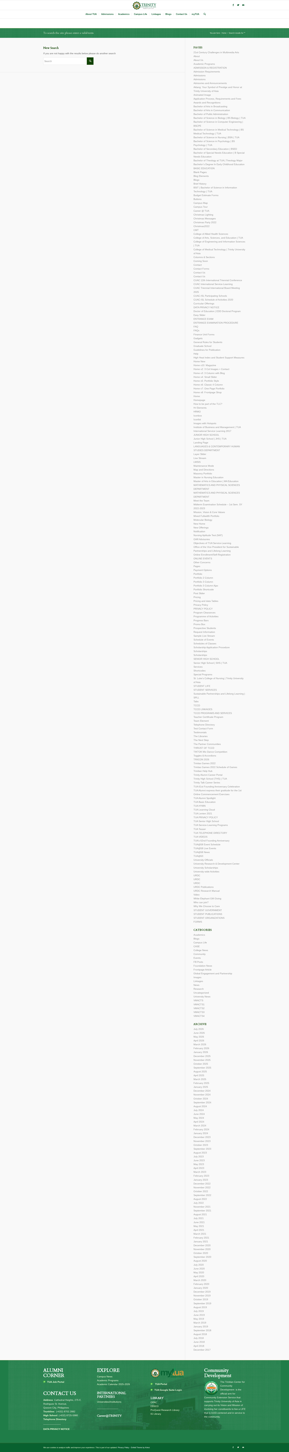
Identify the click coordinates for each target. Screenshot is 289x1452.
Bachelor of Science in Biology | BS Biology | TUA (220, 118)
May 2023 (199, 1164)
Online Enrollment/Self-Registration (212, 554)
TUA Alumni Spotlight (205, 798)
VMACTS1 (199, 1004)
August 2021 (200, 1214)
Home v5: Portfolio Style (206, 380)
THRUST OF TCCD (204, 748)
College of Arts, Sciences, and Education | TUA (218, 237)
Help (196, 353)
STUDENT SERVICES (205, 690)
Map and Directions (204, 469)
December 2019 (202, 1291)
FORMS (198, 921)
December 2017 (202, 1349)
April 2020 (199, 1276)
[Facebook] (233, 5)
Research (199, 989)
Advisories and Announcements (210, 83)
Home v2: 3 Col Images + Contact (211, 369)
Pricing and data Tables (206, 601)
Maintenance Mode (204, 465)
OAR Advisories (202, 539)
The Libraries (201, 736)
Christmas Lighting (203, 214)
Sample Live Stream (204, 635)
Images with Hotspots (205, 423)
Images (197, 977)
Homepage (199, 400)
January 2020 (201, 1288)
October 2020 (201, 1253)
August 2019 (200, 1307)
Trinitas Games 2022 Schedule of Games (215, 767)
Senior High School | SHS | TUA (210, 663)
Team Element (201, 720)
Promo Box (199, 624)
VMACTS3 (199, 1012)
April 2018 (199, 1346)
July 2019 (199, 1311)
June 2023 (199, 1160)
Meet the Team (201, 500)
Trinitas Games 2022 (205, 763)
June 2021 (199, 1222)
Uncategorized (201, 992)
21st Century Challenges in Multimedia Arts (216, 52)
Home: (197, 396)
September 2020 (202, 1257)
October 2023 (201, 1145)
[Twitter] (238, 5)
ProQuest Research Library (165, 1410)
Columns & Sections (204, 257)
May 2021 (199, 1226)
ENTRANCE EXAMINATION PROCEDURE (216, 322)
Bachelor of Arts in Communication (212, 110)
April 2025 (199, 1075)
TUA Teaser (200, 829)
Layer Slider (200, 454)
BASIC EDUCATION (204, 168)
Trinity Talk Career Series (207, 782)
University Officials (203, 860)
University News (202, 996)
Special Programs (203, 674)
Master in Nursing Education (208, 477)
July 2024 (199, 1110)
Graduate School (202, 346)
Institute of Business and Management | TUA (217, 427)
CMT (196, 230)
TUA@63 (198, 856)
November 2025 (202, 1060)
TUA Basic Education (205, 802)
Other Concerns (202, 562)
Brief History (200, 183)
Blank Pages (200, 172)
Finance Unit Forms (204, 334)
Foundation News (203, 965)
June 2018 (199, 1342)
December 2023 (202, 1137)
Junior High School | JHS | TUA (210, 438)
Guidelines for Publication (207, 350)
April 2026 (199, 1040)
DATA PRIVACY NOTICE (206, 307)
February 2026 (201, 1048)
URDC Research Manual (207, 890)
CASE (197, 946)
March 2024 (200, 1125)
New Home (199, 523)
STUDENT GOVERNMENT (208, 910)
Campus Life (200, 942)
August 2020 (200, 1260)
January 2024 (201, 1133)
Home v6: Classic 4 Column (208, 384)
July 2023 (199, 1156)
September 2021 (202, 1210)
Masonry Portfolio (203, 473)
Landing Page (201, 442)
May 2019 (199, 1318)
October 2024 (201, 1098)
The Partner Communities (207, 744)
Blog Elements (201, 176)
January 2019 (201, 1326)
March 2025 (200, 1079)
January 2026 (201, 1052)
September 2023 (202, 1148)
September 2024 (202, 1102)
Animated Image (202, 95)
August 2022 (200, 1199)
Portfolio (198, 574)
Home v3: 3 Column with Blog (209, 373)
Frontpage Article (203, 969)
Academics (199, 934)
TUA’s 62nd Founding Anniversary (211, 840)
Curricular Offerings (204, 303)
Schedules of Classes (205, 643)
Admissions (200, 75)
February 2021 (201, 1237)
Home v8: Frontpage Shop (208, 392)
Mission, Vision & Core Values (209, 512)
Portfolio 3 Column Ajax (206, 585)
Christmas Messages (205, 218)
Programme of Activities (206, 616)
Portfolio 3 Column (203, 581)
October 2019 (201, 1299)
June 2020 (199, 1268)
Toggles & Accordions (205, 755)
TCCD (197, 705)
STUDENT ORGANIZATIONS (209, 918)
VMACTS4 (199, 1016)
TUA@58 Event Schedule (207, 844)
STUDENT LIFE (202, 686)
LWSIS (197, 462)
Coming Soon (201, 261)
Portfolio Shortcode (204, 589)
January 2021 (201, 1241)
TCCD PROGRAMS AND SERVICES (213, 713)
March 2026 (200, 1044)
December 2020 (202, 1245)
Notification (199, 531)
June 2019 (199, 1315)
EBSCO (155, 1406)
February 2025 (201, 1083)
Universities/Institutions (109, 1401)
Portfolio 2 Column (203, 577)
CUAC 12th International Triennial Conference (218, 280)
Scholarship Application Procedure (212, 647)
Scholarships (200, 651)
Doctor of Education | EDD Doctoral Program (217, 311)
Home (224, 33)
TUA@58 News (202, 852)
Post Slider (199, 593)
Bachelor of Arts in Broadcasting (210, 106)
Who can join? (201, 902)
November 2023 (202, 1141)
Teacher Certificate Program (208, 717)
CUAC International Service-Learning (213, 284)
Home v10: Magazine (205, 365)
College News (201, 950)
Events (197, 958)
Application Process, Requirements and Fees (217, 98)
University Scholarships (206, 867)
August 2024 (200, 1106)
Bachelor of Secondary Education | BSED (215, 149)
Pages (197, 566)
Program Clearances (204, 612)
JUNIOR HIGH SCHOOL (206, 435)
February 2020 (201, 1284)
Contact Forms (201, 268)
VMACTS (198, 1000)
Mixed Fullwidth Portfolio (206, 516)
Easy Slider (199, 315)
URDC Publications (204, 887)
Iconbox (198, 415)
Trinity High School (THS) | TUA (210, 778)
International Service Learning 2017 (212, 431)
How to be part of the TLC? (208, 404)
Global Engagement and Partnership (213, 973)
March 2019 (200, 1322)
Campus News (104, 1376)
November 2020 (202, 1249)
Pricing (197, 597)
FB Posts (198, 962)
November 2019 (202, 1295)
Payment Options (203, 570)
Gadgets (198, 338)
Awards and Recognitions (207, 102)
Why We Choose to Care (207, 906)
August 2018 (200, 1334)
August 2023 (200, 1152)
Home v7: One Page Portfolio (209, 388)
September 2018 (202, 1330)
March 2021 (200, 1233)
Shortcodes (200, 670)
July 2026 (199, 1029)
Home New (199, 361)
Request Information (204, 632)
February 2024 (201, 1129)
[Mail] (243, 5)
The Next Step (201, 740)
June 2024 (199, 1114)
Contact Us (199, 272)
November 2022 (202, 1187)
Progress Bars (201, 620)
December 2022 (202, 1183)
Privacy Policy (201, 605)
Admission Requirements (207, 71)
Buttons (198, 199)
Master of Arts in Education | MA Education (216, 481)
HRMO (197, 411)
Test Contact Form (203, 728)
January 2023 (201, 1179)
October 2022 (201, 1191)
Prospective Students (205, 628)
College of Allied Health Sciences (211, 234)
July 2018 (199, 1338)
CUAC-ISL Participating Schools (210, 295)
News (196, 985)
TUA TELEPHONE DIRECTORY (210, 833)
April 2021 (199, 1230)
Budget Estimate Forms (206, 195)
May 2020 (199, 1272)
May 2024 (199, 1118)
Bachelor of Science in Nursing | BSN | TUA (216, 137)
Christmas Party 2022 (205, 222)
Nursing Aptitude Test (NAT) (208, 535)
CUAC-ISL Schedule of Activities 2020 (213, 299)
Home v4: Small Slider (205, 377)
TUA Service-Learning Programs (211, 825)
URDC (197, 875)
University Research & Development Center (216, 863)
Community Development (217, 1373)
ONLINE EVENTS (203, 558)
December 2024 (202, 1090)
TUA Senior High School (206, 821)
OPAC (154, 1402)
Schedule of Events (204, 639)
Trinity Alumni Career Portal (208, 775)
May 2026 (199, 1036)
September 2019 (202, 1303)
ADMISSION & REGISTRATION (210, 67)
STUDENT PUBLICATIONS (208, 914)
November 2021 (202, 1206)
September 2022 (202, 1195)
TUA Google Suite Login (168, 1390)
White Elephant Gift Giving (207, 898)
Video (197, 894)
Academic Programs (204, 64)
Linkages (198, 981)
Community (200, 954)
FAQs (196, 330)
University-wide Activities (206, 871)
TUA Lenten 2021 (203, 813)
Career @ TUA (201, 210)
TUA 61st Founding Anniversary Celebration (217, 786)
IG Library (156, 1414)
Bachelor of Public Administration (211, 114)
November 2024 (202, 1094)
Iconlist (197, 419)
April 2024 (199, 1121)
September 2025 (202, 1067)
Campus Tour (201, 206)
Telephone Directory (204, 724)
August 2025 (200, 1071)
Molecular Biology (203, 520)
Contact (198, 265)
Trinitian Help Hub (203, 771)
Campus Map (201, 203)
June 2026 (199, 1033)
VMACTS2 (199, 1008)
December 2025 (202, 1056)
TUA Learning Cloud (204, 809)
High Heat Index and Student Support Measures (219, 357)
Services (198, 666)
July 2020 (199, 1264)
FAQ (196, 326)
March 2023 (200, 1172)
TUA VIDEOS (200, 836)
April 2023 (199, 1168)
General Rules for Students (208, 342)
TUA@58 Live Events (205, 848)
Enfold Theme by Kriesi (140, 1447)
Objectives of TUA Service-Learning (212, 543)
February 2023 (201, 1175)
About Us (198, 60)
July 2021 (199, 1218)
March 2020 (200, 1280)
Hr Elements (200, 407)
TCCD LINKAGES (203, 709)
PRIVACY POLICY (203, 608)
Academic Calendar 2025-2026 (113, 1384)
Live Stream (200, 458)
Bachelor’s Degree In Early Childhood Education (219, 164)
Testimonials (200, 732)
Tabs (196, 701)
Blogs (196, 180)
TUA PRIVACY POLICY (206, 817)
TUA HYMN (200, 805)
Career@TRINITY (109, 1416)
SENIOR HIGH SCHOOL (206, 659)
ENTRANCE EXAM (203, 319)
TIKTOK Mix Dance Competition (210, 751)
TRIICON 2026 (201, 759)
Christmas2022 (202, 226)
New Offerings (201, 527)
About (197, 56)
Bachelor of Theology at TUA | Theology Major (218, 160)
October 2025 (201, 1063)
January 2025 (201, 1087)
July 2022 (199, 1203)
